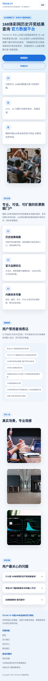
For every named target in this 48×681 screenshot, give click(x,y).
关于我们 (6, 640)
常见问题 (6, 659)
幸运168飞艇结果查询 (11, 667)
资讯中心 (6, 644)
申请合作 (24, 66)
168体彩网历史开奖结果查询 (14, 663)
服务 (4, 635)
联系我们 (6, 649)
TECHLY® (16, 5)
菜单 (42, 5)
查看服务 (24, 58)
